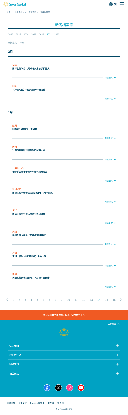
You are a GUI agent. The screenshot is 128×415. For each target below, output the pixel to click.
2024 (26, 34)
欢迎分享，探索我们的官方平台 (64, 315)
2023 (33, 34)
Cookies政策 (36, 403)
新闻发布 (12, 43)
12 (83, 299)
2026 (10, 34)
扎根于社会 (19, 12)
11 (76, 299)
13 (91, 299)
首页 (8, 12)
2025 (18, 34)
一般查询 (50, 403)
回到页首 (112, 323)
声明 (22, 43)
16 (114, 299)
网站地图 (11, 403)
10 (68, 299)
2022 (41, 34)
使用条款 (22, 403)
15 (106, 299)
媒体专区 (61, 403)
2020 (56, 34)
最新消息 (32, 12)
